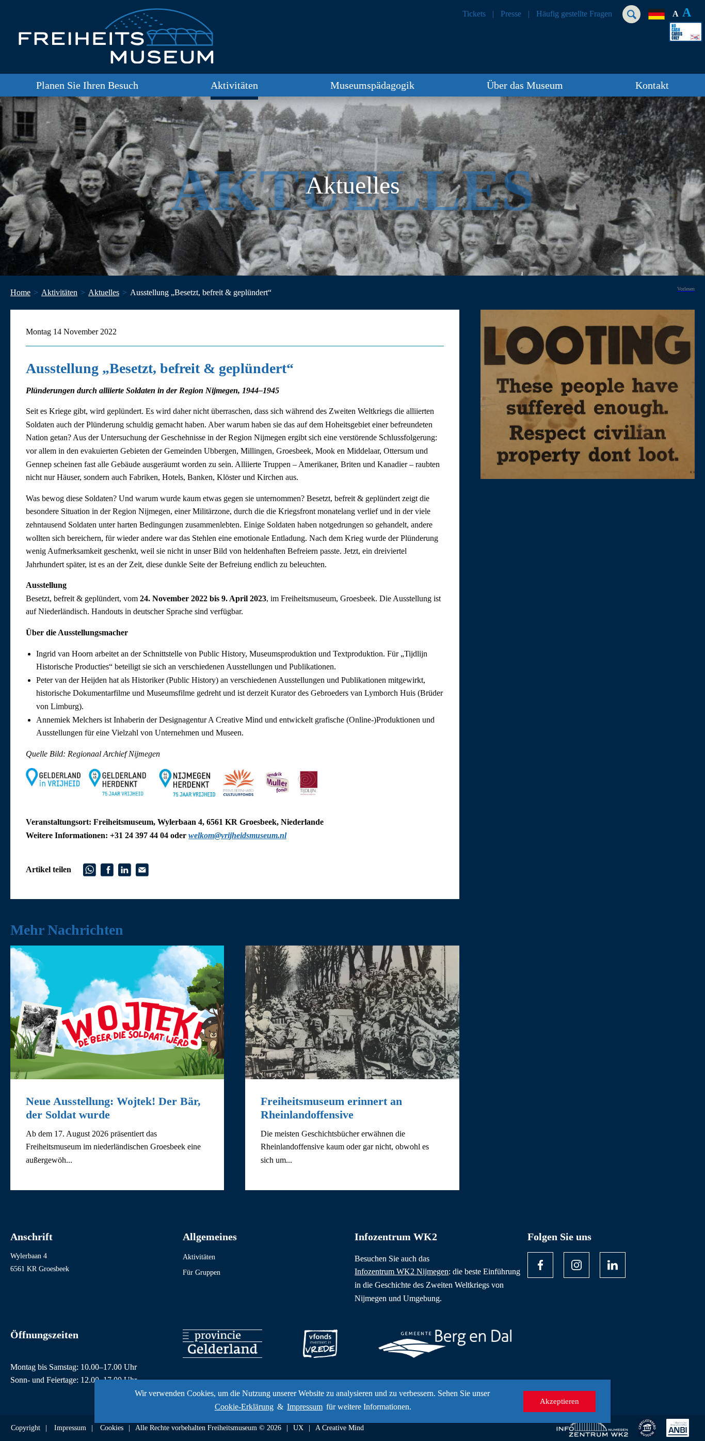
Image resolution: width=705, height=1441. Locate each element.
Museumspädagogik (372, 85)
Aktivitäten (234, 85)
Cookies (111, 1428)
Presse (511, 14)
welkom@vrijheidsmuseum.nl (237, 835)
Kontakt (652, 85)
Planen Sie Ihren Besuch (87, 85)
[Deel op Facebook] (107, 868)
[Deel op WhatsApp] (89, 868)
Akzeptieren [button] (559, 1401)
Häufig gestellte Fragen (574, 14)
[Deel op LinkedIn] (124, 868)
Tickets (474, 14)
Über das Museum (525, 85)
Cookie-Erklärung (244, 1406)
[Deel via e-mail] (142, 868)
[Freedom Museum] (130, 31)
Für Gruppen (201, 1272)
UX (298, 1428)
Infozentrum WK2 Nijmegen (401, 1271)
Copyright (25, 1428)
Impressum (305, 1406)
